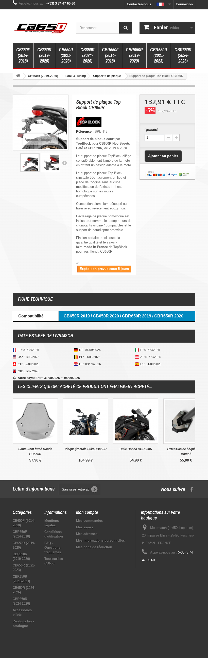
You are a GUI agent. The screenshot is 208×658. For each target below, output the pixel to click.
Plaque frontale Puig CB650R (86, 449)
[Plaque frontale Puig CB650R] (85, 421)
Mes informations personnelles (100, 540)
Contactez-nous (139, 4)
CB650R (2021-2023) (66, 55)
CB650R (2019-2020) (44, 55)
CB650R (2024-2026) (87, 55)
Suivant (64, 162)
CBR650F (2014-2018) (110, 55)
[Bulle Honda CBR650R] (135, 421)
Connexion (184, 4)
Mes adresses (86, 534)
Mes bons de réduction (94, 547)
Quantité (151, 130)
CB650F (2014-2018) (23, 55)
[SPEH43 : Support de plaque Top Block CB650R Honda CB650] (30, 162)
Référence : (85, 131)
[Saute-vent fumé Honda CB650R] (35, 421)
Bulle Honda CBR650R (135, 449)
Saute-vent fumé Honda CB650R (35, 451)
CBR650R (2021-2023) (158, 55)
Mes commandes (89, 521)
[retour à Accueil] (18, 76)
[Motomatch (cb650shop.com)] (40, 28)
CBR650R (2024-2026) (183, 55)
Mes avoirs (84, 527)
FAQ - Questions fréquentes (52, 547)
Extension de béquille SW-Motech (186, 451)
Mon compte (87, 512)
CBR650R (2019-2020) (134, 55)
